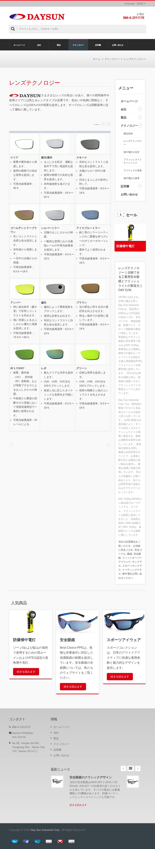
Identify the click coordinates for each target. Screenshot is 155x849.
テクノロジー (78, 45)
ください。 (129, 577)
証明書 (98, 45)
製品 (59, 45)
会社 (39, 45)
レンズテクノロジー (135, 59)
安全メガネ (127, 549)
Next (117, 213)
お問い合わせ (117, 45)
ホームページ (19, 45)
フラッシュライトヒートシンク (133, 161)
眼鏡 (129, 553)
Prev (124, 213)
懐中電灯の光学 (132, 152)
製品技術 (128, 133)
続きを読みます (26, 671)
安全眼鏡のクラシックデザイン (91, 777)
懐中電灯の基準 (132, 178)
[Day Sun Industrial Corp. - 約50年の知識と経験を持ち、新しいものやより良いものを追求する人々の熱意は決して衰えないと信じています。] (37, 16)
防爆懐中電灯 (125, 246)
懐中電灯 (127, 573)
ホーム (96, 59)
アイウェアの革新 (133, 170)
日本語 (139, 3)
